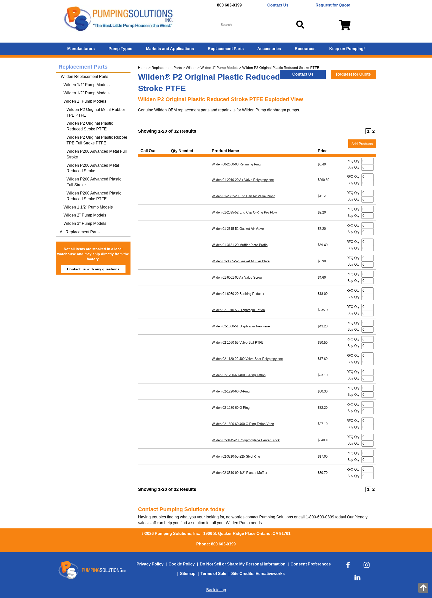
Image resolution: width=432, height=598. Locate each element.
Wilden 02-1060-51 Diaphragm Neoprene (241, 326)
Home (143, 68)
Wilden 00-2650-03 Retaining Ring (236, 164)
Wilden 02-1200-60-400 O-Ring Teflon (239, 375)
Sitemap (188, 573)
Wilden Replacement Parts (84, 76)
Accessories (269, 49)
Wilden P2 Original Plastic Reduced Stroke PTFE (89, 126)
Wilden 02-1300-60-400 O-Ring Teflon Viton (243, 424)
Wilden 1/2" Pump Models (87, 93)
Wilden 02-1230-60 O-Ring (231, 408)
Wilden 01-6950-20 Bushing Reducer (238, 294)
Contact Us (277, 5)
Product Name (226, 151)
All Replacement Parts (80, 232)
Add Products (362, 144)
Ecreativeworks (270, 573)
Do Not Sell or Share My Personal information (243, 564)
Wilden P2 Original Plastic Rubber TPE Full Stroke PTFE (96, 140)
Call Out (149, 151)
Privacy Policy (150, 564)
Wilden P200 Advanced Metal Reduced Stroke (92, 168)
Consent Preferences (310, 564)
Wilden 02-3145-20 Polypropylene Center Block (246, 440)
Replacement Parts (226, 49)
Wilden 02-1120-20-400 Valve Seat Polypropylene (247, 359)
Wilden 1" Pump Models (219, 68)
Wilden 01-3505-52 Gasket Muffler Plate (241, 261)
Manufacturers (81, 49)
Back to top (216, 590)
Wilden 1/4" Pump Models (87, 85)
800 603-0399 (229, 5)
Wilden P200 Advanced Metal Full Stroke (96, 154)
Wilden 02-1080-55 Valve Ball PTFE (238, 342)
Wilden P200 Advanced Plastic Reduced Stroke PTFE (93, 196)
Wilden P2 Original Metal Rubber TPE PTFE (95, 112)
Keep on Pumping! (347, 49)
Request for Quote (333, 5)
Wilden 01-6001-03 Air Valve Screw (237, 277)
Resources (305, 49)
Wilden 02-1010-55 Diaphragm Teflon (238, 310)
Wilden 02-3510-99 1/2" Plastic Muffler (239, 473)
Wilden (191, 68)
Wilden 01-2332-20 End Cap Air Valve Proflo (243, 196)
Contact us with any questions (93, 269)
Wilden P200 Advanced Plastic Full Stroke (93, 182)
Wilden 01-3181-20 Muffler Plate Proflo (240, 245)
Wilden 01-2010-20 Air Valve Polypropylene (243, 180)
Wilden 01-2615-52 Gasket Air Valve (238, 229)
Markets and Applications (170, 49)
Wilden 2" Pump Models (85, 215)
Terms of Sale (213, 573)
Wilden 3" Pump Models (85, 223)
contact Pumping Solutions (269, 517)
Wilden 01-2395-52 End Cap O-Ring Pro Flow (244, 212)
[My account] (343, 25)
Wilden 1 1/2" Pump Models (88, 207)
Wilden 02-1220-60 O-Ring (231, 391)
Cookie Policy (181, 564)
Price (324, 151)
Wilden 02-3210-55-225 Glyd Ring (236, 456)
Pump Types (120, 49)
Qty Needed (183, 151)
